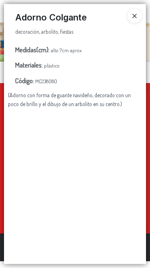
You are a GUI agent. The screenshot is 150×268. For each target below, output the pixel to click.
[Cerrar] (134, 15)
